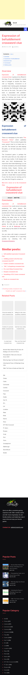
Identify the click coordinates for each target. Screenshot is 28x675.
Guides (5, 397)
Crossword (6, 284)
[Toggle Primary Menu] (25, 29)
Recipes (5, 431)
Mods (4, 415)
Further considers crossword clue (14, 263)
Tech (4, 437)
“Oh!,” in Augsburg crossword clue (14, 266)
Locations (5, 409)
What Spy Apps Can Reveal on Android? (13, 360)
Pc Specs (5, 428)
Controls (5, 387)
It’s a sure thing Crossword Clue (13, 269)
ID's (4, 403)
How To (5, 400)
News (4, 421)
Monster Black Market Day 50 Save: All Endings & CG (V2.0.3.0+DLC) (17, 566)
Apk (4, 375)
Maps (4, 412)
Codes (4, 381)
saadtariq (16, 46)
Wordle (5, 452)
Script (4, 434)
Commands (6, 384)
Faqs (4, 394)
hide (11, 54)
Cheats (5, 378)
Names (5, 418)
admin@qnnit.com (17, 527)
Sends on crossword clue (11, 279)
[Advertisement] (12, 10)
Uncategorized (6, 443)
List (4, 406)
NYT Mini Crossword (8, 425)
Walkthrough (6, 446)
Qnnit (15, 23)
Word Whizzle (6, 449)
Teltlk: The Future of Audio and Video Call (13, 368)
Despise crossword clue (11, 271)
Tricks (4, 440)
